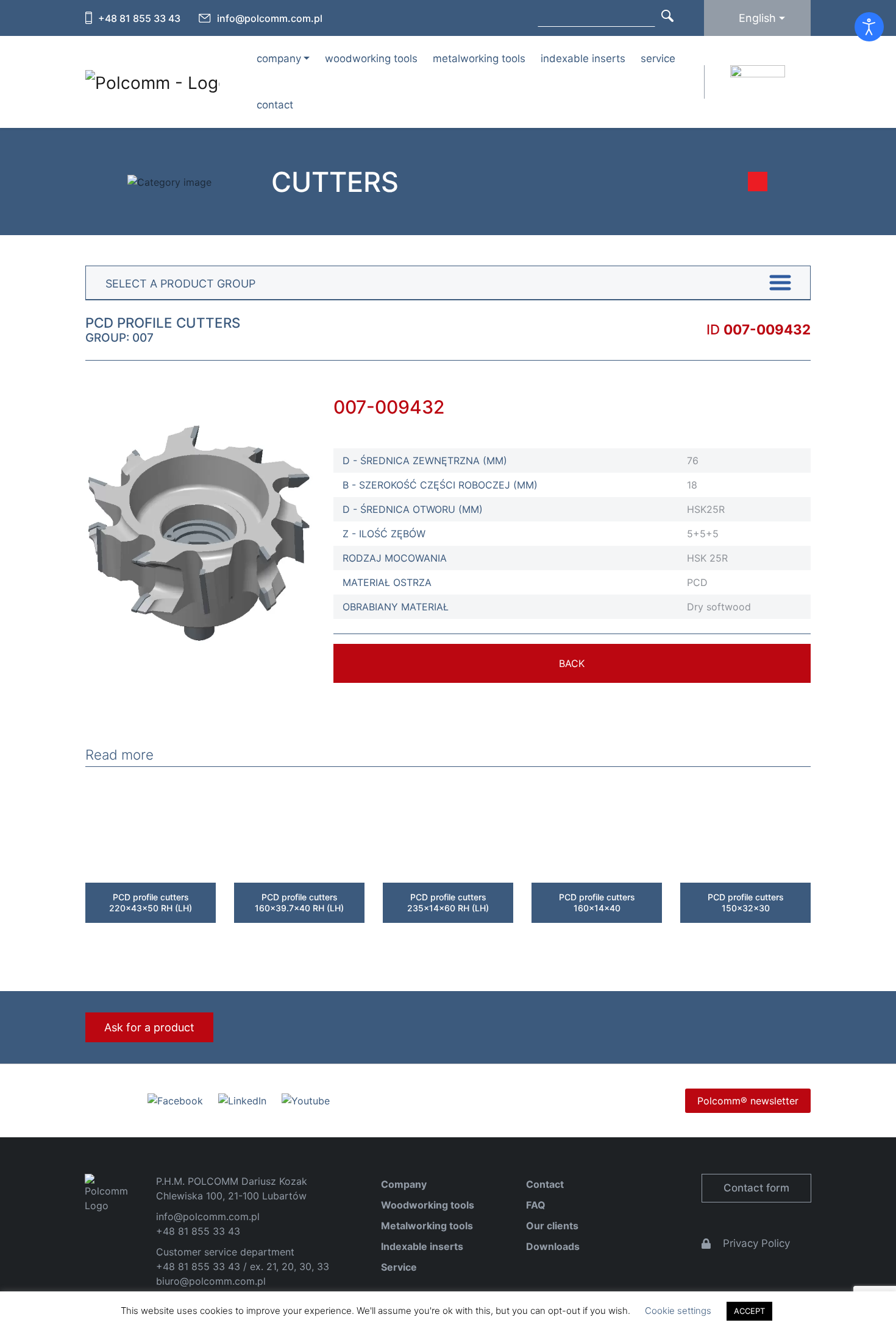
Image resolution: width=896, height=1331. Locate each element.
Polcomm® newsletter (747, 1101)
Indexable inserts (583, 58)
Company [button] (279, 58)
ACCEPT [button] (749, 1311)
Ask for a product (149, 1027)
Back (572, 663)
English (757, 18)
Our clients (552, 1226)
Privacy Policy (756, 1243)
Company (404, 1184)
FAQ (536, 1205)
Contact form (756, 1188)
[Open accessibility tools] (869, 26)
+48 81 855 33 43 (139, 18)
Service (658, 58)
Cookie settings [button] (678, 1310)
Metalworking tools (479, 58)
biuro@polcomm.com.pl (211, 1281)
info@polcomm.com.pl (269, 18)
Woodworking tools (371, 58)
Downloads (553, 1246)
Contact (275, 105)
